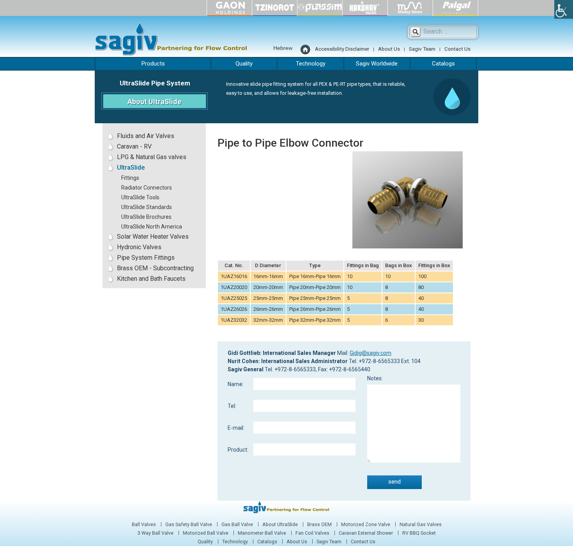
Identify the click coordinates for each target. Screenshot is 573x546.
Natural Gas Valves (421, 524)
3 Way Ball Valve (155, 533)
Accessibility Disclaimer (342, 49)
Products (153, 63)
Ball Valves (144, 524)
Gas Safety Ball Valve (188, 524)
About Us (389, 49)
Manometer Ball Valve (262, 533)
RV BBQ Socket (419, 533)
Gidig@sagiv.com (370, 353)
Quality (244, 63)
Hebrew (282, 48)
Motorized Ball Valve (205, 533)
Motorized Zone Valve (365, 524)
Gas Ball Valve (237, 524)
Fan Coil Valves (312, 533)
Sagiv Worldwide (377, 63)
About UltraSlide (154, 102)
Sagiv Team (422, 49)
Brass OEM (319, 524)
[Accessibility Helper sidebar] (563, 9)
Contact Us (457, 49)
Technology (310, 63)
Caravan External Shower (366, 533)
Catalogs (443, 63)
